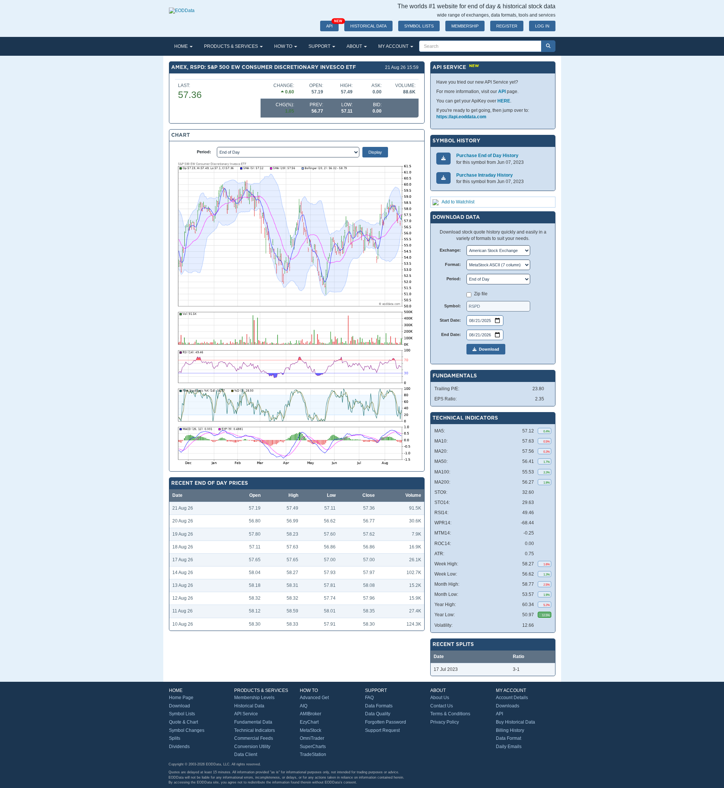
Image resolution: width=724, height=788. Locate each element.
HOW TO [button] (283, 46)
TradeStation (313, 754)
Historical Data (249, 706)
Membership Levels (254, 697)
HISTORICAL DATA (368, 26)
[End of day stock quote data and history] (182, 6)
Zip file (481, 293)
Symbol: (452, 306)
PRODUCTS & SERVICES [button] (231, 46)
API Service (246, 713)
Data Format (508, 738)
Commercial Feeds (253, 738)
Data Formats (379, 706)
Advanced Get (314, 697)
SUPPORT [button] (319, 46)
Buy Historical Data (515, 722)
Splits (174, 738)
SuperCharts (313, 746)
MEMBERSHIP (465, 26)
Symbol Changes (186, 730)
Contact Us (441, 706)
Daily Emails (509, 746)
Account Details (512, 697)
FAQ (369, 697)
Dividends (179, 746)
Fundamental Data (253, 722)
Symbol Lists (182, 713)
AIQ (303, 706)
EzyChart (309, 722)
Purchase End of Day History (487, 155)
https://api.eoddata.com (461, 116)
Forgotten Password (385, 722)
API (332, 24)
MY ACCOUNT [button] (394, 46)
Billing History (510, 730)
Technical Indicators (254, 730)
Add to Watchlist (458, 202)
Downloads (507, 706)
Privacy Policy (444, 722)
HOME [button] (181, 46)
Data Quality (377, 713)
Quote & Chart (183, 722)
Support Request (382, 730)
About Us (439, 697)
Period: (204, 152)
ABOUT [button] (355, 46)
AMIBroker (310, 713)
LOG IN (542, 26)
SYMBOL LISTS (419, 26)
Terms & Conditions (450, 713)
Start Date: (450, 320)
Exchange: (450, 250)
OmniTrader (312, 738)
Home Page (181, 697)
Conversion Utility (252, 746)
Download (488, 349)
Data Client (245, 754)
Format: (453, 264)
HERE (503, 101)
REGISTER (506, 26)
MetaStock (310, 730)
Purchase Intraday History (484, 175)
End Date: (451, 334)
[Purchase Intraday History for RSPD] (443, 178)
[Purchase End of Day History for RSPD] (443, 158)
